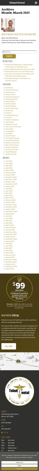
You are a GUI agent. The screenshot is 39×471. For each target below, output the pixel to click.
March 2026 (9, 170)
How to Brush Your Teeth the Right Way (18, 34)
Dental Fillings (10, 101)
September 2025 (11, 184)
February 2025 (10, 200)
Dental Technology (11, 108)
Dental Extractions (11, 99)
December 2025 (11, 177)
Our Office (8, 134)
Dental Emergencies (12, 97)
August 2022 (9, 269)
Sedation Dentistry (11, 147)
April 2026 (9, 168)
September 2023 (11, 239)
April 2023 (9, 250)
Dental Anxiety (10, 92)
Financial (8, 117)
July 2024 (8, 216)
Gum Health (9, 122)
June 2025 (9, 191)
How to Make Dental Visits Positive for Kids (19, 69)
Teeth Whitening (10, 152)
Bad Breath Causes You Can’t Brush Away (19, 71)
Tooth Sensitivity (10, 154)
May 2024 (8, 221)
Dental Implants (10, 104)
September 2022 (11, 266)
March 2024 (9, 225)
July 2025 (8, 189)
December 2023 (11, 232)
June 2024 (9, 218)
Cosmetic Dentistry (11, 90)
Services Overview (11, 150)
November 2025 (11, 179)
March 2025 (9, 198)
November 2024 (11, 207)
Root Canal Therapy (12, 145)
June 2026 (9, 163)
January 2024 (10, 230)
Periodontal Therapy (12, 138)
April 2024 (9, 223)
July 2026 (8, 161)
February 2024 (10, 228)
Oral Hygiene (9, 131)
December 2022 (11, 260)
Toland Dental (17, 3)
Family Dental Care (11, 115)
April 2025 (9, 195)
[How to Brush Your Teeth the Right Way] (8, 25)
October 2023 (10, 237)
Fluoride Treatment (11, 120)
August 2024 (9, 214)
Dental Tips (9, 111)
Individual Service (11, 124)
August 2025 (9, 186)
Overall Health (10, 136)
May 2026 (8, 166)
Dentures (8, 113)
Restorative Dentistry (12, 143)
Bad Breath (9, 88)
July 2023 (8, 244)
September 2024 (11, 211)
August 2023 (9, 241)
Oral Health (9, 129)
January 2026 (10, 175)
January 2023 (10, 257)
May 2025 (8, 193)
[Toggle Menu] (36, 3)
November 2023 (11, 234)
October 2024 (10, 209)
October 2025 (10, 182)
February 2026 (10, 173)
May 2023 (8, 248)
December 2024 (11, 205)
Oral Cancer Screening (13, 127)
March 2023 (9, 253)
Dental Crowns (10, 95)
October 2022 (10, 264)
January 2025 (10, 202)
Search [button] (9, 56)
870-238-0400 (6, 423)
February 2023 (10, 255)
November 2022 (11, 262)
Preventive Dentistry (12, 140)
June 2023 (9, 246)
